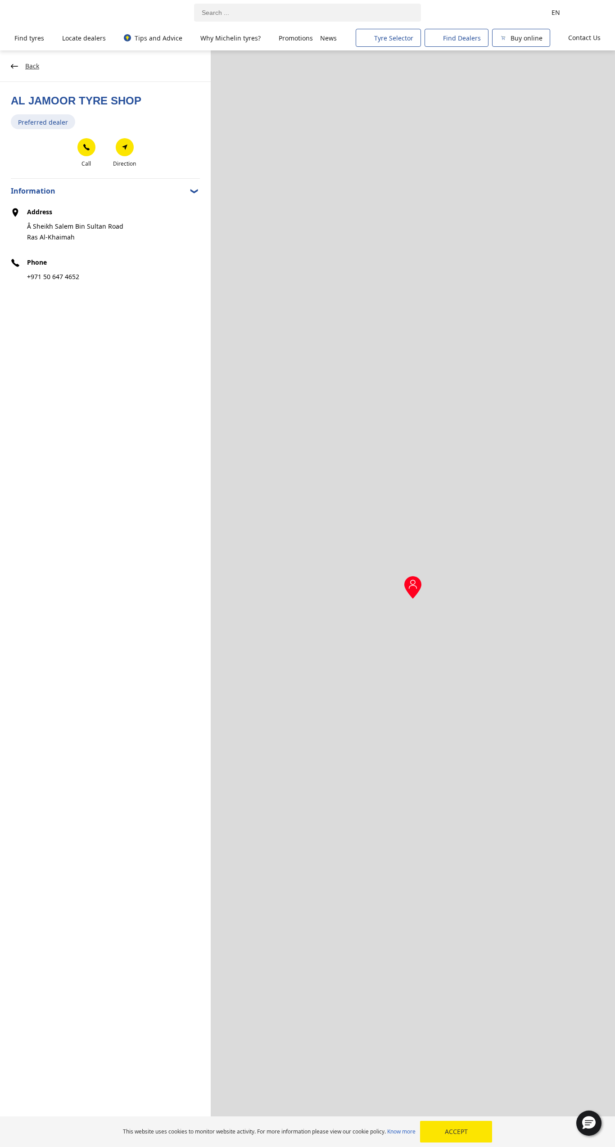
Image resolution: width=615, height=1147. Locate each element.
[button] (588, 1123)
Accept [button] (456, 1131)
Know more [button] (401, 1131)
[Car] (588, 12)
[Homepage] (55, 13)
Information (33, 191)
